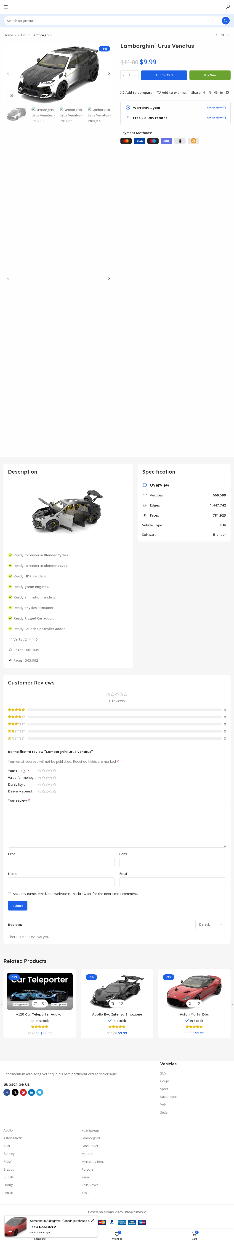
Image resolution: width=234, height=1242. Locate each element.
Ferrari (8, 1193)
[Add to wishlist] (44, 1004)
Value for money (21, 778)
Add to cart (164, 75)
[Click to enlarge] (12, 96)
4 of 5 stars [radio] (51, 771)
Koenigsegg (90, 1130)
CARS (22, 35)
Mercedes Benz (92, 1161)
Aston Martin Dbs (194, 1014)
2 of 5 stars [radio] (43, 771)
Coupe (165, 1081)
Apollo (8, 1130)
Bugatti (8, 1177)
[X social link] (210, 92)
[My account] (228, 6)
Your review (19, 800)
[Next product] (228, 35)
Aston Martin (13, 1138)
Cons (123, 853)
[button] (8, 73)
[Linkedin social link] (221, 92)
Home (8, 35)
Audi (6, 1146)
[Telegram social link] (227, 92)
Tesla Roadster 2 (43, 1227)
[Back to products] (222, 35)
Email (123, 873)
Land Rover (89, 1146)
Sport (164, 1089)
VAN (163, 1104)
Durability (16, 785)
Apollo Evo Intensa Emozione (117, 1014)
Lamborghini (42, 35)
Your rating (18, 771)
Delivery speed (20, 791)
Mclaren (87, 1153)
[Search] (226, 20)
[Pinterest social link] (216, 92)
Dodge (8, 1185)
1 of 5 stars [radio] (40, 771)
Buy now (210, 75)
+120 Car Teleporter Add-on (40, 1014)
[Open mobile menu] (5, 6)
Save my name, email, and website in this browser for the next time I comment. (75, 893)
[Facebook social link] (204, 92)
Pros (12, 853)
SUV (163, 1073)
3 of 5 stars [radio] (47, 771)
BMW (7, 1161)
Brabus (8, 1169)
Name (12, 873)
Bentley (9, 1153)
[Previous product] (217, 35)
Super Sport (169, 1096)
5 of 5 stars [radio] (54, 771)
